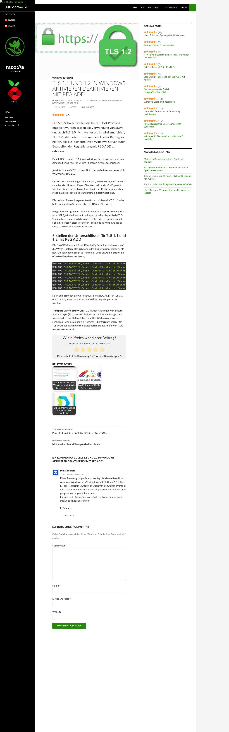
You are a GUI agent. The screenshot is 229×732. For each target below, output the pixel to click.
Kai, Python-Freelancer (154, 168)
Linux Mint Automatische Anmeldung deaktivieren (162, 113)
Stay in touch (171, 7)
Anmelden (9, 118)
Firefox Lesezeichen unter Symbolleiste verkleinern (162, 125)
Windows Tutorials (62, 78)
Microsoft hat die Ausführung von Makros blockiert (76, 443)
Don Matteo (150, 190)
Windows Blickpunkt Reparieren (159, 102)
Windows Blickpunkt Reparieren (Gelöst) (172, 185)
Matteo (72, 107)
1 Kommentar (87, 107)
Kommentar (59, 545)
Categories (10, 14)
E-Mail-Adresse (61, 599)
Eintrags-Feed (10, 121)
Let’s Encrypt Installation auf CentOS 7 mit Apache (164, 78)
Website (56, 612)
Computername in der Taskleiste (159, 45)
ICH (142, 7)
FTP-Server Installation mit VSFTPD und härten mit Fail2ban (166, 56)
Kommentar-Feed (12, 125)
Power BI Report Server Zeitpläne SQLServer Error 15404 (79, 431)
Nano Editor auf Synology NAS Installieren (164, 35)
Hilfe (135, 7)
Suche (184, 7)
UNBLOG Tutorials (16, 7)
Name (56, 586)
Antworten (68, 516)
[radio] (76, 350)
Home (55, 100)
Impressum (153, 7)
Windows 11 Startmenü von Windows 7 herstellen (163, 137)
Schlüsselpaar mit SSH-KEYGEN (159, 67)
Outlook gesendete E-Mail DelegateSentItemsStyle (156, 90)
